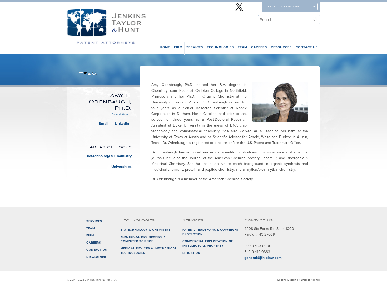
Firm (178, 47)
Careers (259, 47)
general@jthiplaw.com (263, 257)
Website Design (286, 279)
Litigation (191, 253)
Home (165, 47)
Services (194, 47)
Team (242, 47)
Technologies (220, 47)
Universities (121, 166)
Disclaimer (96, 257)
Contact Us (307, 47)
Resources (281, 47)
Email (103, 123)
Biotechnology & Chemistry (109, 156)
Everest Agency (310, 279)
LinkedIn (122, 123)
